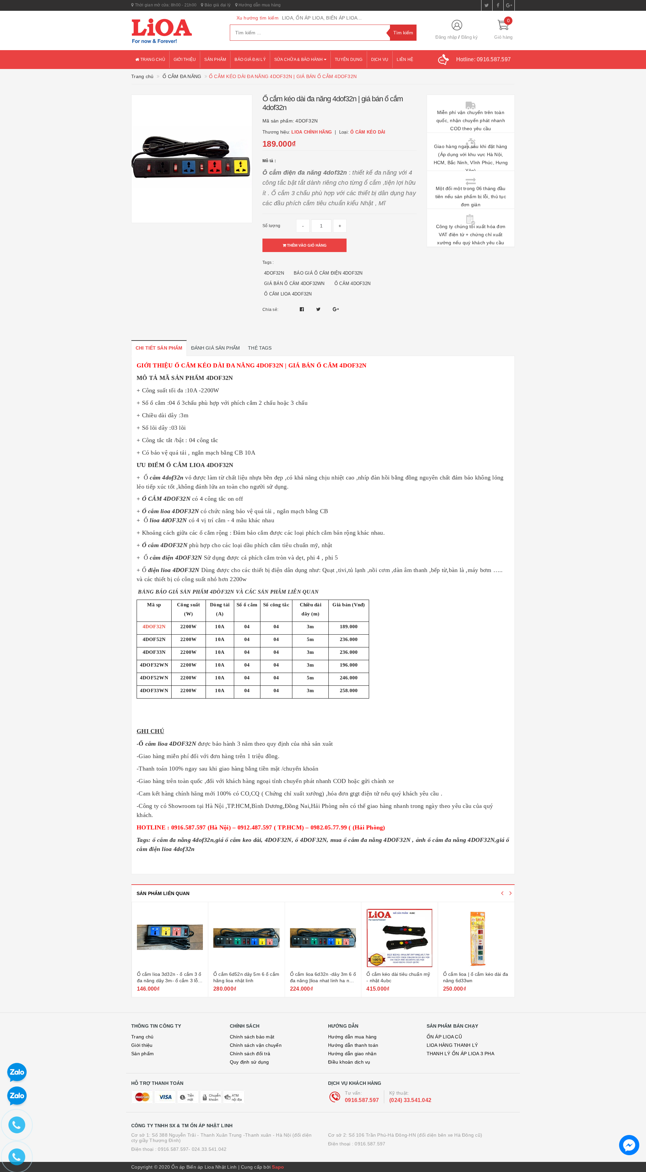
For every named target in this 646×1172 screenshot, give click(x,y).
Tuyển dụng (349, 59)
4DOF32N (274, 273)
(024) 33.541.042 (410, 1100)
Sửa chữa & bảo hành (299, 59)
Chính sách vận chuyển (256, 1045)
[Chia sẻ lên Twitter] (319, 309)
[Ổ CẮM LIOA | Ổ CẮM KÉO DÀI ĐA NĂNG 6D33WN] (476, 937)
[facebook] (498, 5)
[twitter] (486, 5)
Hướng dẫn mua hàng (259, 5)
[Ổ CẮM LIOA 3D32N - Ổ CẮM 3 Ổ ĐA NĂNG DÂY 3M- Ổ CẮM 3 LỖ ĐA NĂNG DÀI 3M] (170, 937)
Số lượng (271, 225)
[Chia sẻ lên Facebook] (302, 309)
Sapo (278, 1167)
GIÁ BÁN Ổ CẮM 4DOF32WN (294, 283)
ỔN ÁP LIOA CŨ (444, 1036)
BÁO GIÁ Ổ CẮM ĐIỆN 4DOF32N (328, 273)
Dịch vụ (380, 59)
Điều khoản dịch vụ (349, 1062)
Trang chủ (152, 59)
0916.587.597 (362, 1100)
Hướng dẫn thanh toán (353, 1045)
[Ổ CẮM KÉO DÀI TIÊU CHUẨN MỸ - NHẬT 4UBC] (399, 937)
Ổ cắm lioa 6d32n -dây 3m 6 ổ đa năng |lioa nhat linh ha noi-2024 (323, 980)
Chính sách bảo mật (252, 1036)
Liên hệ (405, 59)
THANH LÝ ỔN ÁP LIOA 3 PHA (460, 1053)
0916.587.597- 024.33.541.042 (192, 1149)
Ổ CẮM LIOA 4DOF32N (288, 293)
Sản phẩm (215, 59)
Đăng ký (469, 37)
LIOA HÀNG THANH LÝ (452, 1045)
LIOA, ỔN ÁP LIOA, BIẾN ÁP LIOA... (322, 18)
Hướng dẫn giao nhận (352, 1053)
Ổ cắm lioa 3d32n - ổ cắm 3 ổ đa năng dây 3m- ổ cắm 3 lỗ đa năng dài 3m (169, 980)
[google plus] (509, 5)
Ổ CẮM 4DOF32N (352, 283)
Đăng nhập (446, 37)
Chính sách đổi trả (250, 1053)
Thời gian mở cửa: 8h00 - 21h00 (165, 5)
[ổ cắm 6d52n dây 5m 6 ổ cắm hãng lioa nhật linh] (246, 937)
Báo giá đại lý (217, 5)
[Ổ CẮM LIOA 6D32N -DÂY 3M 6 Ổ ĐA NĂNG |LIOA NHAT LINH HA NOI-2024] (323, 937)
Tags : (268, 262)
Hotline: (483, 59)
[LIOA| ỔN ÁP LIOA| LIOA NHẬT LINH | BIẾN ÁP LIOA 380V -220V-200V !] (175, 30)
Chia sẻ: (270, 309)
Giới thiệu (185, 59)
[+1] (336, 309)
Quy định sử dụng (249, 1062)
